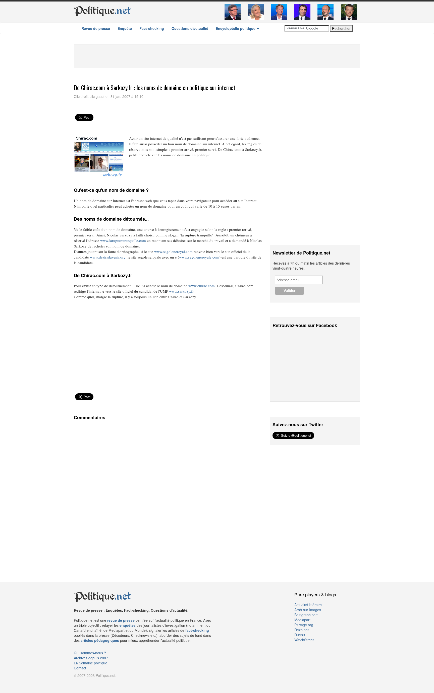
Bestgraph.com (306, 614)
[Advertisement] (217, 55)
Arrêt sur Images (307, 609)
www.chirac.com (201, 285)
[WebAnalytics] (84, 682)
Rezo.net (301, 629)
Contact (80, 667)
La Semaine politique (90, 662)
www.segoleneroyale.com (199, 257)
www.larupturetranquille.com (123, 240)
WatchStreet (304, 639)
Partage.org (303, 624)
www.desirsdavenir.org (108, 257)
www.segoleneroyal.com (173, 251)
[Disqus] (168, 493)
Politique (102, 11)
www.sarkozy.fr (181, 291)
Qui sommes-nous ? (90, 652)
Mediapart (302, 619)
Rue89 (299, 634)
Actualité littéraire (308, 604)
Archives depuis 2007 (91, 657)
